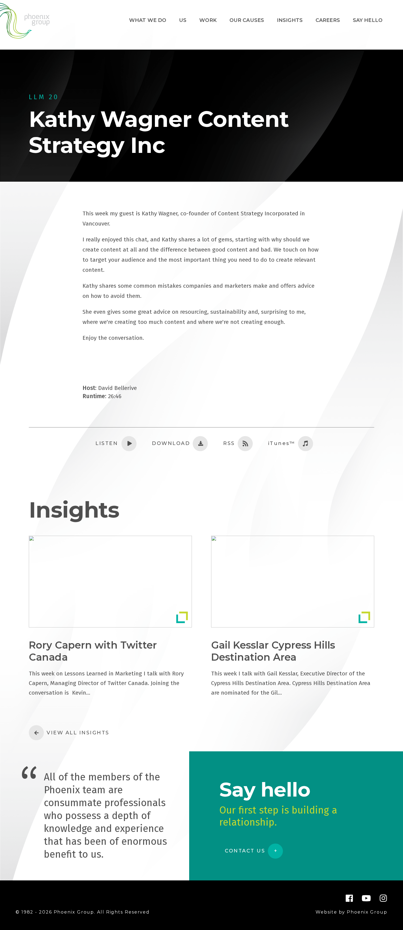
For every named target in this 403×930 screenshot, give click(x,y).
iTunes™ (282, 443)
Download (171, 443)
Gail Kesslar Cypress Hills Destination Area (273, 651)
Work (208, 20)
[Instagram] (383, 898)
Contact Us (245, 851)
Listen (106, 443)
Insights (290, 20)
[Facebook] (349, 898)
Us (182, 20)
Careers (328, 20)
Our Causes (246, 20)
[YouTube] (366, 898)
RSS (229, 443)
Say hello (367, 20)
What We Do (147, 20)
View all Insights (78, 733)
